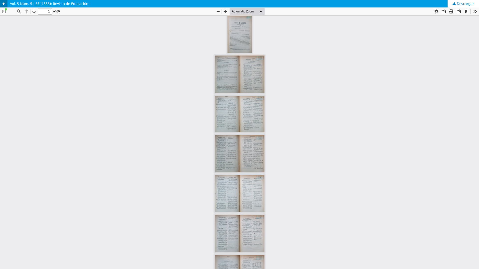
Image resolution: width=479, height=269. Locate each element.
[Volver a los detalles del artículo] (3, 3)
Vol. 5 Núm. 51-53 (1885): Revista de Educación (49, 3)
